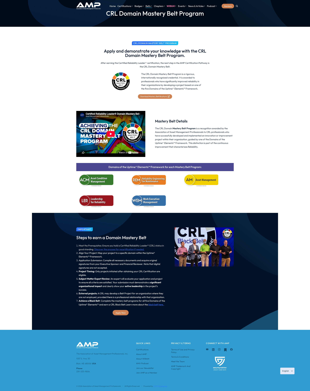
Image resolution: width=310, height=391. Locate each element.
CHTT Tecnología (160, 386)
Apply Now (121, 312)
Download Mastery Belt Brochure (153, 96)
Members (228, 6)
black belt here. (156, 304)
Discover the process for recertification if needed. (119, 249)
